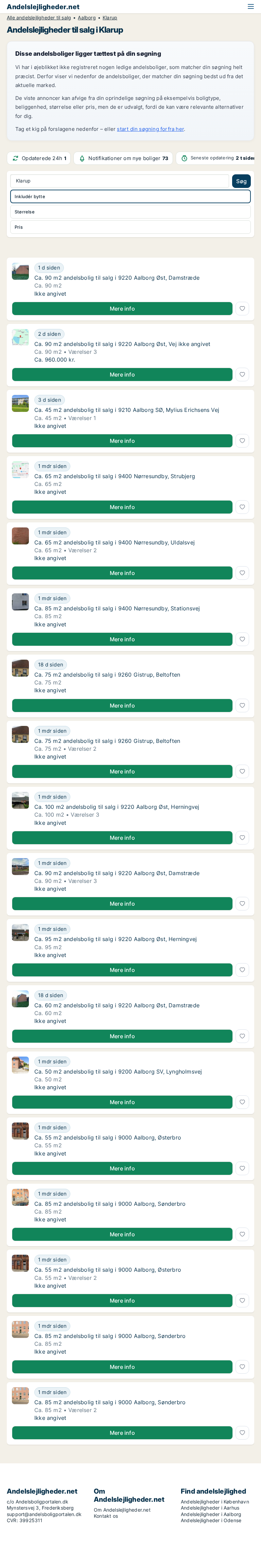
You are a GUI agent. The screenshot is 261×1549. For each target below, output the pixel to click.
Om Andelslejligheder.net (122, 1510)
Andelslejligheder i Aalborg (211, 1514)
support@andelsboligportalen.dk (44, 1514)
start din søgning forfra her (150, 129)
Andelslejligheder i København (215, 1501)
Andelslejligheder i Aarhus (210, 1508)
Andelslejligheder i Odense (211, 1520)
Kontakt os (106, 1516)
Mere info (122, 308)
